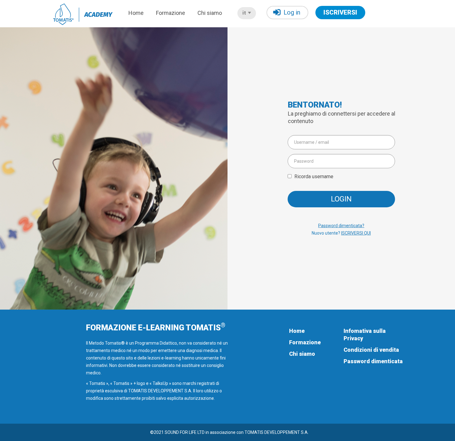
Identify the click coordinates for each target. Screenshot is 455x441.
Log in (292, 12)
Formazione (170, 13)
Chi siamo (209, 13)
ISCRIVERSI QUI (356, 233)
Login (341, 199)
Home (136, 13)
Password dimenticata (373, 361)
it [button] (244, 13)
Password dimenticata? (341, 225)
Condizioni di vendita (371, 349)
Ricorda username (313, 176)
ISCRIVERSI (340, 12)
